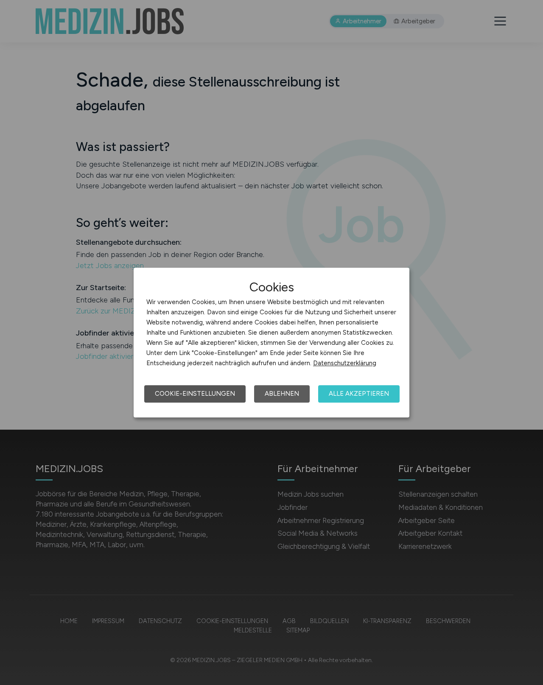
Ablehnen (282, 393)
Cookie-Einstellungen (195, 393)
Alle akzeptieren (359, 393)
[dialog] (271, 343)
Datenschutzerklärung (344, 363)
